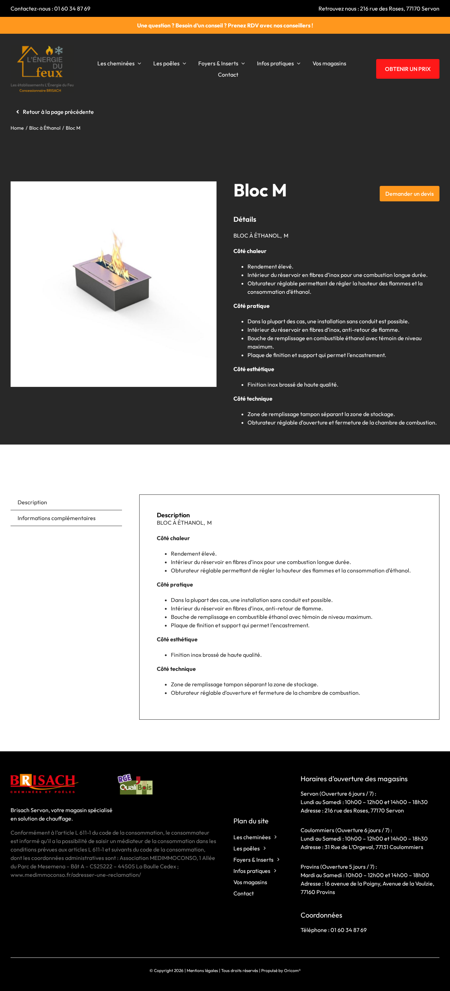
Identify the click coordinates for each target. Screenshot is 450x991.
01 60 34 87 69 (72, 8)
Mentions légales (202, 970)
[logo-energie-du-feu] (42, 47)
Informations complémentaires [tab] (57, 518)
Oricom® (292, 970)
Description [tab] (32, 502)
